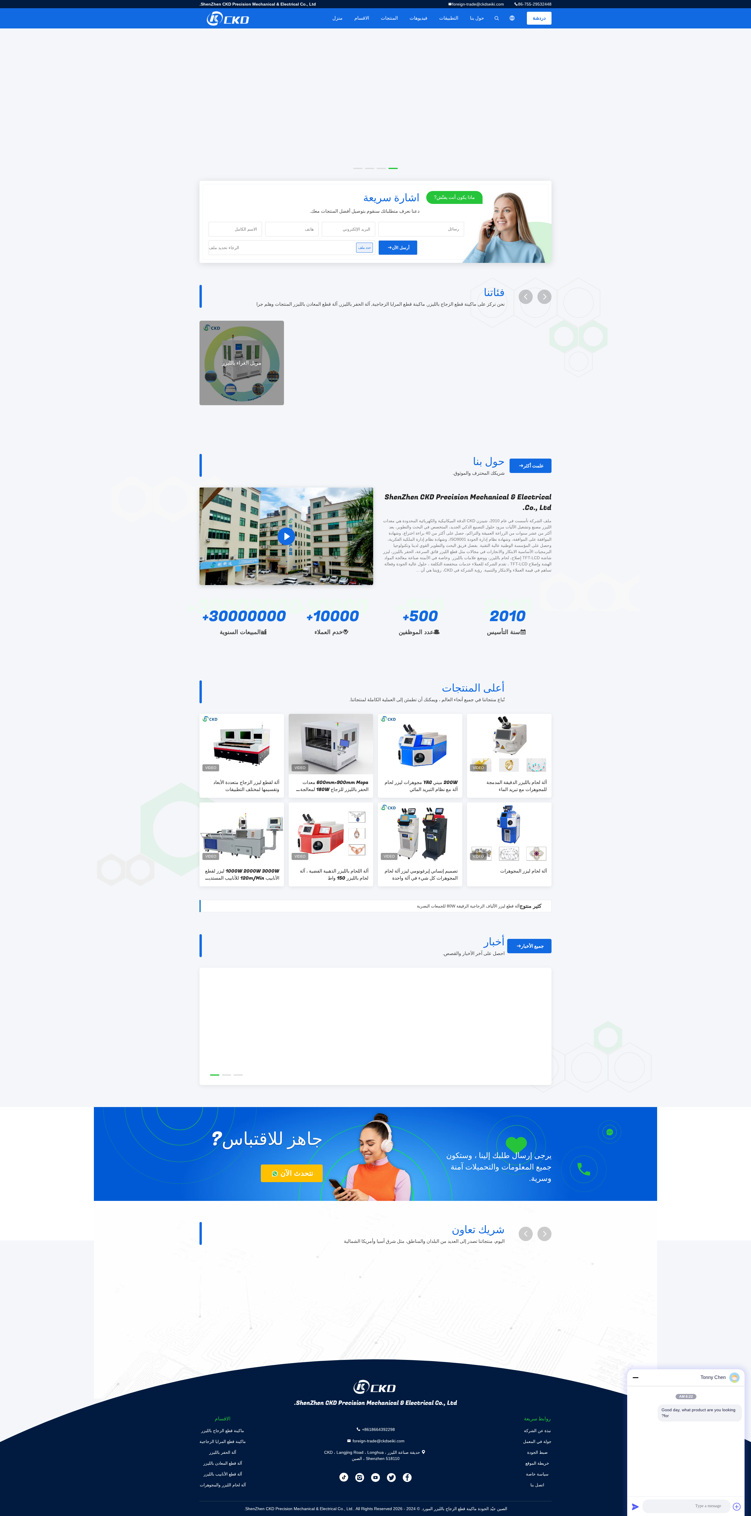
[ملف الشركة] (286, 536)
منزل (337, 18)
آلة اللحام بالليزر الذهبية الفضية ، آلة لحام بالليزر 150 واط (334, 875)
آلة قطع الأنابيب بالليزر (223, 1474)
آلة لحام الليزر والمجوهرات (223, 1485)
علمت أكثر (533, 465)
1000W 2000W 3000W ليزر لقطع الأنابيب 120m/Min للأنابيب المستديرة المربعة (241, 875)
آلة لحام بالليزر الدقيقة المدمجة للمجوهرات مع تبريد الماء (516, 786)
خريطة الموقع (537, 1463)
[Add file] (737, 1506)
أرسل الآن (401, 247)
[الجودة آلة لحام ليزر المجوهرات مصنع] (509, 832)
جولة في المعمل (537, 1441)
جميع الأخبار (532, 946)
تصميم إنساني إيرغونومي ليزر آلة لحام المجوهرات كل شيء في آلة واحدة (421, 875)
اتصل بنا (537, 1485)
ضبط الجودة (537, 1452)
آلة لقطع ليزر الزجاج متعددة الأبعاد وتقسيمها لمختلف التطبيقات (246, 786)
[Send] (635, 1506)
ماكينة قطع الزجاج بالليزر (222, 1430)
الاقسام (361, 18)
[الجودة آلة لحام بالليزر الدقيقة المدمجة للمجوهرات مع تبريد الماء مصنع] (509, 744)
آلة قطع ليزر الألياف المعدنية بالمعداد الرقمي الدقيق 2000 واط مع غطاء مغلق (453, 906)
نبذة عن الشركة (537, 1430)
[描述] (512, 18)
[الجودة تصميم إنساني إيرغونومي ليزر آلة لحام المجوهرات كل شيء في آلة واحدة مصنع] (420, 832)
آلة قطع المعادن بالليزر (222, 1463)
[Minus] (635, 1377)
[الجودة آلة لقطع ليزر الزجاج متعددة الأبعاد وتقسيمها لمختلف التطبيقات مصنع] (241, 744)
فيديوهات (418, 18)
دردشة (539, 18)
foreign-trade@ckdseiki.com (478, 4)
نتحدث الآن (295, 1173)
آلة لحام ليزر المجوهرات (523, 871)
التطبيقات (448, 18)
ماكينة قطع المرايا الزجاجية (222, 1441)
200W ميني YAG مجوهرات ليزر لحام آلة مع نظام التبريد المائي (421, 786)
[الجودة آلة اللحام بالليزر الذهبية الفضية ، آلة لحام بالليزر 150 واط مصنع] (331, 832)
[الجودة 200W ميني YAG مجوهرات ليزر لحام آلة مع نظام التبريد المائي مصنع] (420, 744)
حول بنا (477, 18)
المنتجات (389, 18)
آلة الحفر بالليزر (222, 1452)
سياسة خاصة (537, 1474)
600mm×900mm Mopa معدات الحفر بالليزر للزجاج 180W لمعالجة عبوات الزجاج (334, 786)
